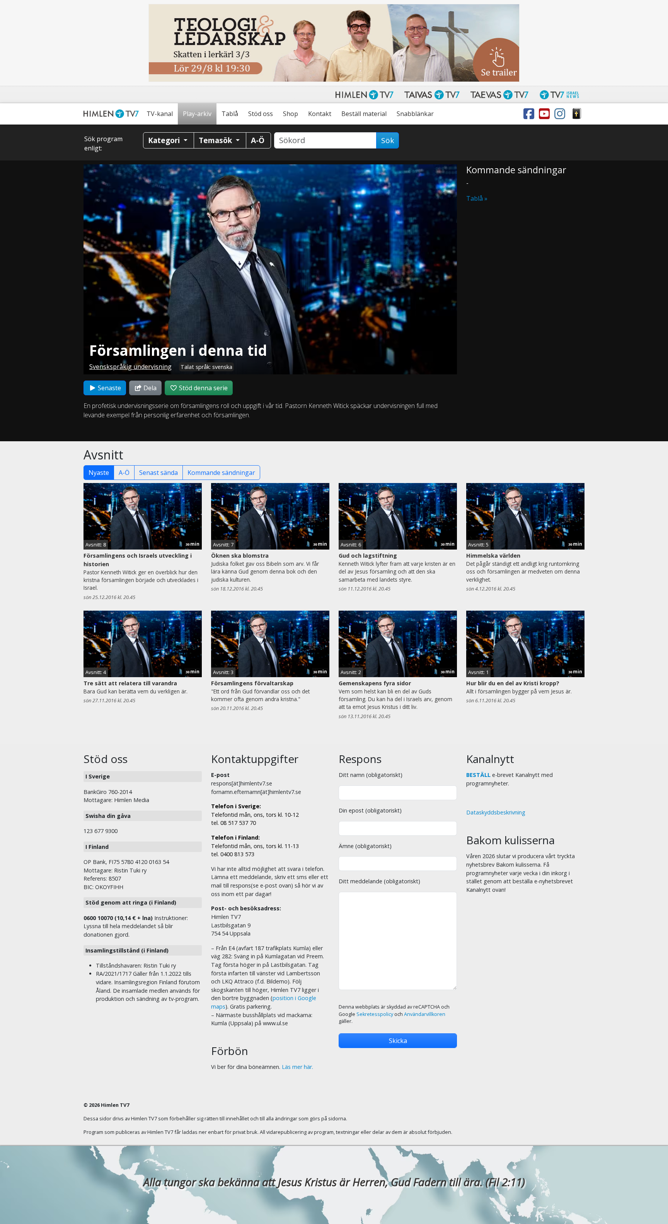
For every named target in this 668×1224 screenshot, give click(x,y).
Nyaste (99, 472)
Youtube (546, 114)
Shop (290, 113)
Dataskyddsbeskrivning (495, 812)
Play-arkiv (197, 113)
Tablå (230, 113)
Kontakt (319, 113)
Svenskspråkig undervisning (130, 366)
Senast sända (158, 472)
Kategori (165, 140)
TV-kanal (160, 113)
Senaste (108, 388)
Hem (112, 114)
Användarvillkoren (424, 1014)
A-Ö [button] (257, 140)
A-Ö (124, 472)
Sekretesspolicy (374, 1014)
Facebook (530, 114)
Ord (577, 114)
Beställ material (364, 113)
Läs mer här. (297, 1066)
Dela (149, 388)
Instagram (561, 114)
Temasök (216, 140)
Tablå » (476, 198)
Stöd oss (260, 113)
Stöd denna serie (202, 388)
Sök (387, 140)
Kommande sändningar (221, 472)
